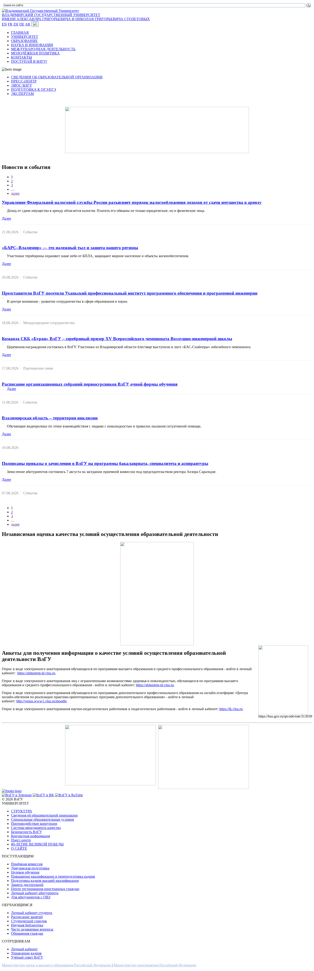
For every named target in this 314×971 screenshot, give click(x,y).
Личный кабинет (24, 949)
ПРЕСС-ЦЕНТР (24, 81)
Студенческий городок (29, 921)
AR (27, 24)
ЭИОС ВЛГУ (21, 85)
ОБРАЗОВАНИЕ (24, 41)
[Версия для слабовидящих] (35, 24)
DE (21, 24)
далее (15, 193)
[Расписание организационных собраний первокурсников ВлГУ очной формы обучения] (3, 388)
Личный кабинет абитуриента (34, 893)
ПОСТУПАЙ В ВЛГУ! (29, 61)
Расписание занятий (27, 917)
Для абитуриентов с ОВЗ (30, 897)
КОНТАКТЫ (21, 57)
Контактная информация (30, 836)
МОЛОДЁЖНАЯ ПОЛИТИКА (35, 53)
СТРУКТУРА (21, 811)
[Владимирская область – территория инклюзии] (3, 422)
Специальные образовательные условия (42, 819)
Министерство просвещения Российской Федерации (155, 965)
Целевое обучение (25, 872)
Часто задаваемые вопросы (32, 929)
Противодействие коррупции (34, 824)
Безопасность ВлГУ (26, 832)
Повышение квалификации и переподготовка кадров (53, 876)
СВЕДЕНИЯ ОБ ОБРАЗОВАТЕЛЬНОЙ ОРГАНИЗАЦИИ (57, 77)
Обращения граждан (27, 933)
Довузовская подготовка (30, 868)
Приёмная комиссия (27, 864)
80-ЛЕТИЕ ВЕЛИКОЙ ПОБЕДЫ (37, 844)
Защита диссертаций (27, 885)
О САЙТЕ (19, 848)
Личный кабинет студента (31, 913)
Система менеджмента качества (36, 828)
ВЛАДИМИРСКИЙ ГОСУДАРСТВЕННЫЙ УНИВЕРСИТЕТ (51, 15)
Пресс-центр (21, 840)
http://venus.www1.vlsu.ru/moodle (41, 701)
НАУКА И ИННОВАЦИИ (32, 45)
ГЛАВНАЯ (20, 32)
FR (10, 24)
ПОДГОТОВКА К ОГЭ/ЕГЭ (33, 89)
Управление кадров (26, 953)
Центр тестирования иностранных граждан (45, 889)
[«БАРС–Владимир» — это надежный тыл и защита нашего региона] (3, 252)
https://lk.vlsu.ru (231, 709)
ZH (15, 24)
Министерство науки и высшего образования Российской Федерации (57, 965)
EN (4, 24)
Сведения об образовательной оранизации (44, 815)
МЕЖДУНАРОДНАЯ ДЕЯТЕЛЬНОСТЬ (43, 49)
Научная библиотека (27, 925)
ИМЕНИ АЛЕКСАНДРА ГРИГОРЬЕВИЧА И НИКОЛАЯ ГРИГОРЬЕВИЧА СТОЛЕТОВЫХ (76, 19)
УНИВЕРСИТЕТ (24, 37)
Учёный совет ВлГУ (27, 957)
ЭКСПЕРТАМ (22, 94)
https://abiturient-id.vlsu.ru (36, 673)
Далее (6, 218)
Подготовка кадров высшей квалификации (45, 881)
